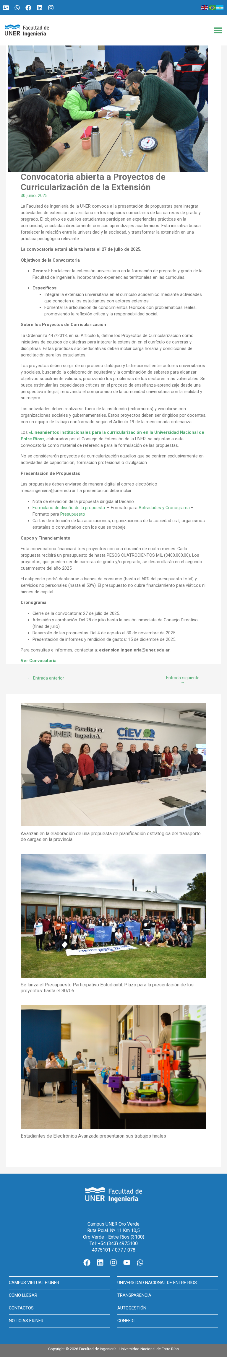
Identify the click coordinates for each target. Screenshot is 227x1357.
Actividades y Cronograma (164, 507)
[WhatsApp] (17, 8)
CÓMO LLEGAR (23, 1295)
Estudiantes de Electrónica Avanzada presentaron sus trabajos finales (93, 1136)
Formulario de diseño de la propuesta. (69, 507)
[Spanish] (220, 7)
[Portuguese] (212, 7)
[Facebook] (28, 8)
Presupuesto (72, 514)
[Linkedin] (40, 8)
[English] (205, 7)
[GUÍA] (6, 8)
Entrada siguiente (183, 680)
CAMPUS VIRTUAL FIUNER (34, 1282)
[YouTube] (126, 1262)
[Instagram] (51, 8)
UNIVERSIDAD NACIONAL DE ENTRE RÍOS (157, 1282)
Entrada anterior (45, 678)
